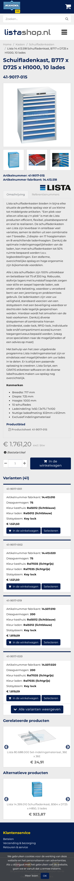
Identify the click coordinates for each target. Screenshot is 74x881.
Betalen (8, 839)
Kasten (20, 44)
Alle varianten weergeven (39, 709)
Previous (6, 747)
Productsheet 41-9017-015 (29, 429)
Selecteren (51, 530)
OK (45, 875)
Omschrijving (16, 194)
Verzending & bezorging (19, 843)
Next (67, 747)
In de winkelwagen (50, 463)
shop (27, 32)
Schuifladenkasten (41, 44)
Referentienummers (45, 194)
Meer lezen (31, 875)
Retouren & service (15, 847)
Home (7, 44)
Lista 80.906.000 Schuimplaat (43, 752)
